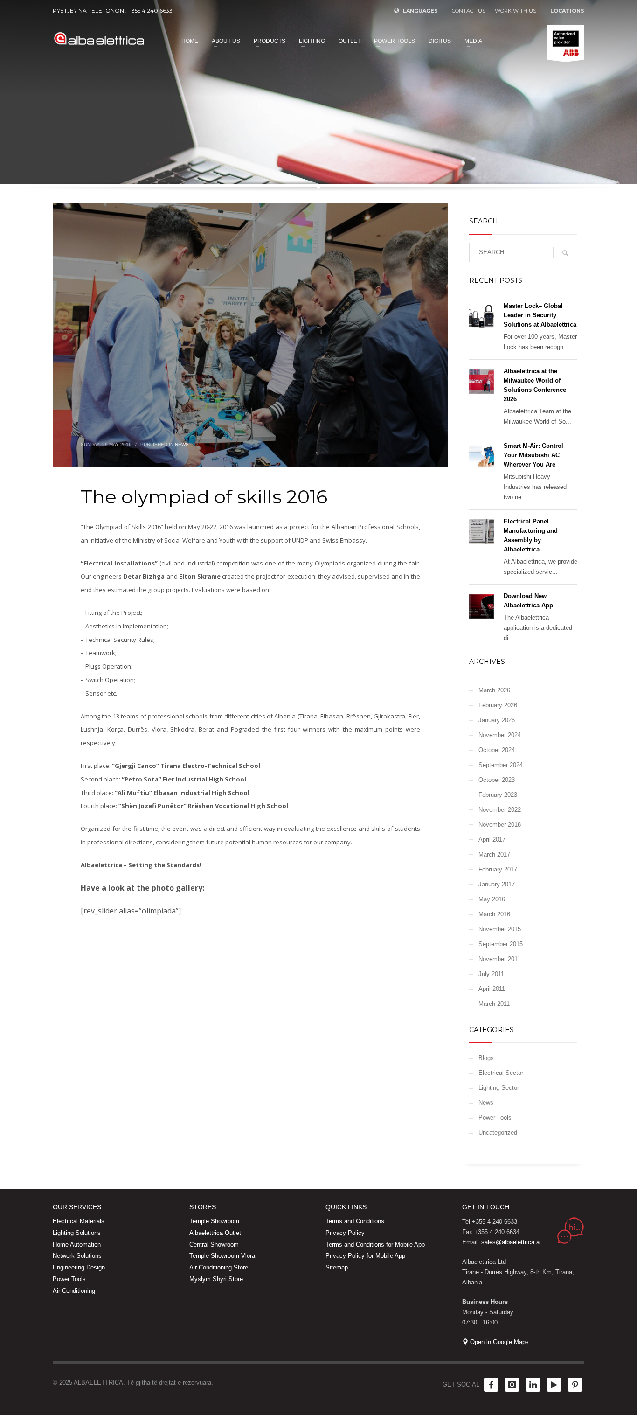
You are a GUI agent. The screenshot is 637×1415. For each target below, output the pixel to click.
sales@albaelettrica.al (511, 1242)
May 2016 (491, 899)
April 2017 (491, 839)
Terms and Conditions (354, 1221)
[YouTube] (554, 1385)
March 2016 (494, 914)
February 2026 (497, 705)
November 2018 (499, 824)
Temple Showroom (214, 1221)
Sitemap (336, 1267)
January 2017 (496, 884)
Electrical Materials (78, 1221)
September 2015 (500, 944)
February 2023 (497, 794)
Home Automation (77, 1244)
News (182, 444)
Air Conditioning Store (218, 1267)
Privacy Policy (345, 1232)
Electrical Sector (500, 1072)
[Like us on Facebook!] (491, 1385)
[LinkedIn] (533, 1385)
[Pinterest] (575, 1385)
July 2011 (491, 973)
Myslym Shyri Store (216, 1279)
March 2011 (494, 1003)
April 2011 (491, 988)
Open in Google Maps (498, 1341)
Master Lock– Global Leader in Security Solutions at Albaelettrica (540, 315)
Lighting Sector (498, 1087)
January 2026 (496, 720)
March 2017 (494, 854)
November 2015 (499, 929)
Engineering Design (79, 1267)
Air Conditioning (74, 1290)
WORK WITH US (515, 10)
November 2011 (499, 958)
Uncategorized (497, 1132)
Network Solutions (77, 1255)
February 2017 (497, 869)
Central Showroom (214, 1244)
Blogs (486, 1057)
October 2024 (496, 749)
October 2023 (496, 779)
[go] (565, 253)
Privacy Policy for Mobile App (365, 1255)
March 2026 (494, 690)
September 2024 (500, 764)
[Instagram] (512, 1385)
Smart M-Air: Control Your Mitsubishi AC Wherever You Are (533, 455)
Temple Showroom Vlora (222, 1255)
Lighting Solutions (77, 1232)
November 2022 (499, 809)
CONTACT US (468, 10)
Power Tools (495, 1117)
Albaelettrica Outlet (215, 1232)
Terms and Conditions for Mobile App (375, 1244)
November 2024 (499, 735)
